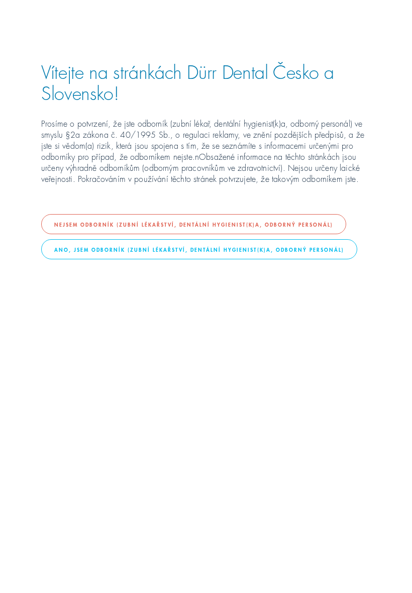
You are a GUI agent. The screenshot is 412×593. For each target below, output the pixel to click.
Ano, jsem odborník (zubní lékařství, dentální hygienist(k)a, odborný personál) (199, 249)
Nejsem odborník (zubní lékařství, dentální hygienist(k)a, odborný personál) (193, 224)
